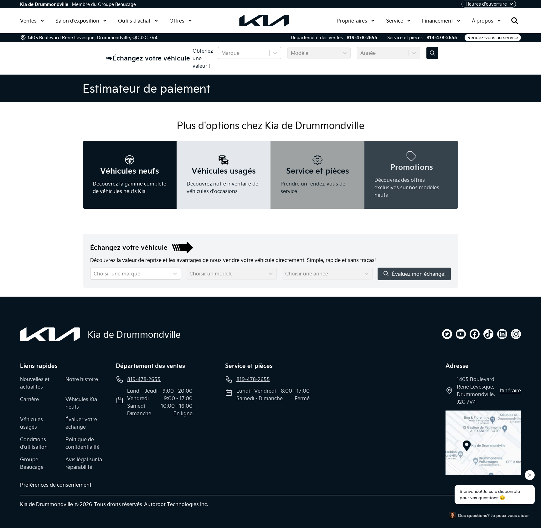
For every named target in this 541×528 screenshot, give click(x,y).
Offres (176, 20)
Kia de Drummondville (44, 4)
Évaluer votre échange (81, 423)
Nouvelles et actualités (34, 383)
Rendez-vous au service (492, 37)
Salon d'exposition (77, 20)
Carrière (29, 399)
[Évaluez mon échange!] (432, 53)
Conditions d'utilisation (34, 443)
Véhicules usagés (31, 423)
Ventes (28, 20)
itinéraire (510, 390)
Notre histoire (81, 379)
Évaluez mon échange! (419, 273)
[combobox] (222, 53)
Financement (437, 20)
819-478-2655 (362, 37)
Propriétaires (352, 20)
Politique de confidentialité (82, 443)
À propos (482, 20)
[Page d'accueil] (50, 334)
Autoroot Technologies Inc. (176, 504)
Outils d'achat (134, 20)
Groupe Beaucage (32, 463)
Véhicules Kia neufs (81, 403)
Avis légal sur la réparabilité (83, 463)
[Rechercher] (514, 20)
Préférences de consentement (55, 484)
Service (394, 20)
